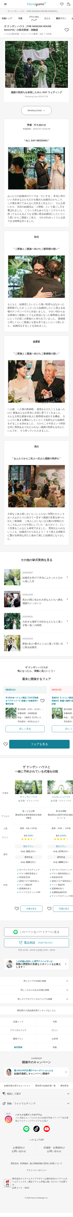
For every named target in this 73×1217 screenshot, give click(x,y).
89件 (30, 835)
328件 (63, 835)
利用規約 (24, 1163)
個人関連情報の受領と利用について (46, 1163)
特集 (55, 1047)
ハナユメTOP (36, 1139)
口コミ (47, 18)
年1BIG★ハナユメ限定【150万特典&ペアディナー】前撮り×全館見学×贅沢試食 (22, 701)
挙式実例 (18, 1047)
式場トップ (7, 18)
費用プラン (61, 18)
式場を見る (31, 908)
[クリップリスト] (61, 4)
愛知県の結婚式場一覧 (45, 1085)
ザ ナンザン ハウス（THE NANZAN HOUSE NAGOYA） (33, 11)
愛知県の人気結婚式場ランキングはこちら (36, 1010)
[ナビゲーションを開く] (5, 4)
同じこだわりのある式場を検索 (35, 990)
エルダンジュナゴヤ (61, 797)
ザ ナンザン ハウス (28, 797)
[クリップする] (42, 701)
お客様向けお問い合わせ (19, 1149)
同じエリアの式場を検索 (35, 981)
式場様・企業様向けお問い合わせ (54, 1149)
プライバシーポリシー (36, 1170)
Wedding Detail (35, 110)
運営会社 (15, 1163)
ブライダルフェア (34, 18)
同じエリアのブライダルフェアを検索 (34, 999)
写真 (20, 18)
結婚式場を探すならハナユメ (17, 1085)
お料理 (55, 1039)
